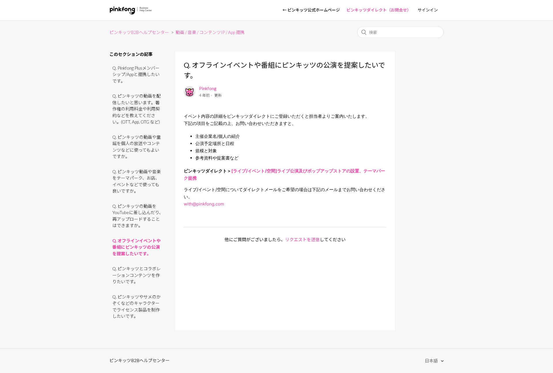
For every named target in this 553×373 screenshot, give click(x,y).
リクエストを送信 (302, 239)
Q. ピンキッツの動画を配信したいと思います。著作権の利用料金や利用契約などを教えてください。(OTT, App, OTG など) (136, 108)
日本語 (432, 360)
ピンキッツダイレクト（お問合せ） (378, 9)
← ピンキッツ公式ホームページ (311, 9)
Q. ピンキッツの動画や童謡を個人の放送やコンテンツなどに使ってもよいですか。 (136, 146)
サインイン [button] (428, 9)
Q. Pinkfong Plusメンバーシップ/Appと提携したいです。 (136, 74)
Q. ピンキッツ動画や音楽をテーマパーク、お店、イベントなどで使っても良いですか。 (136, 181)
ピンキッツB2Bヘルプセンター (139, 32)
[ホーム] (130, 13)
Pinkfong (208, 88)
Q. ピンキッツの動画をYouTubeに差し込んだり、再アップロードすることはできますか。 (137, 215)
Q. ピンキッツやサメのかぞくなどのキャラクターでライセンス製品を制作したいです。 (136, 306)
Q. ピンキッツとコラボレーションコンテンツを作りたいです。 (136, 275)
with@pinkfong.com (204, 204)
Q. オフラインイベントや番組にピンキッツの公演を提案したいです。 (136, 247)
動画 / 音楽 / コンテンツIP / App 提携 (210, 32)
